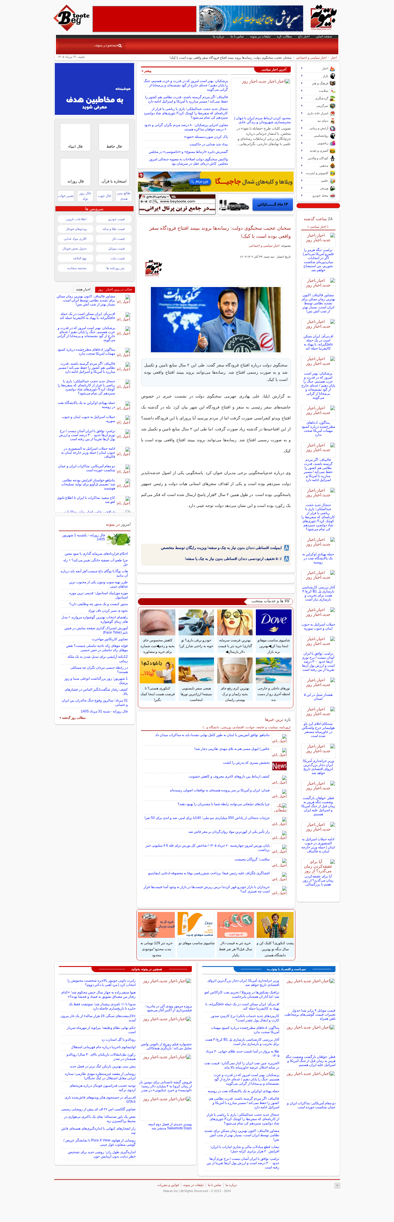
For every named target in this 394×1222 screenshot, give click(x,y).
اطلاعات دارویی (76, 219)
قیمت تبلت (117, 258)
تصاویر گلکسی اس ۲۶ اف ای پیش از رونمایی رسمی (98, 1109)
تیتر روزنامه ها (115, 268)
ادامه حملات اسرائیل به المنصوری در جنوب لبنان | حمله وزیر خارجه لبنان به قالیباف (318, 845)
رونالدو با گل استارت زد (119, 1039)
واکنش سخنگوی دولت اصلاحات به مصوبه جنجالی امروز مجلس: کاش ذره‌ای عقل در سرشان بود (188, 161)
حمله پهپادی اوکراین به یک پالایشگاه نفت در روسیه (318, 558)
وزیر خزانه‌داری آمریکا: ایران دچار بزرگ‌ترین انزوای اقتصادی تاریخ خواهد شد (318, 767)
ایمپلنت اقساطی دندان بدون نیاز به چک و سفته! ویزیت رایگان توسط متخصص (221, 548)
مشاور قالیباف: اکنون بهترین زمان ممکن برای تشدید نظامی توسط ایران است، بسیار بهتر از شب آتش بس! (318, 303)
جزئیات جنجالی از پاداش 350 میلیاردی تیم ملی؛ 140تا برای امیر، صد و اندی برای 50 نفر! (207, 818)
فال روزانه (75, 181)
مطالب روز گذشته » (72, 717)
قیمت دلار (118, 238)
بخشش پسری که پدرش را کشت (246, 763)
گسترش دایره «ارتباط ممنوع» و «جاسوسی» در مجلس (188, 152)
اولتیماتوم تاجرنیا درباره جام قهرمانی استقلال (103, 1047)
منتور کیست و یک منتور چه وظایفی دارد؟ (98, 604)
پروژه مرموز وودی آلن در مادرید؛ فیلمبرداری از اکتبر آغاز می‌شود (168, 1008)
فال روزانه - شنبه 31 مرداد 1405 (104, 711)
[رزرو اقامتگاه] (216, 182)
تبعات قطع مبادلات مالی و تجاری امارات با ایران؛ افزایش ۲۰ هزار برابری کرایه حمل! (244, 1149)
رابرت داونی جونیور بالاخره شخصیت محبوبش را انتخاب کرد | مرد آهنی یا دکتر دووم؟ (101, 982)
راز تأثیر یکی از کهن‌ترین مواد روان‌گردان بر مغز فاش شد (229, 832)
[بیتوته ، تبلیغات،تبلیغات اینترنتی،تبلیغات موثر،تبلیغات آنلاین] (144, 19)
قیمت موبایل (116, 248)
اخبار (334, 57)
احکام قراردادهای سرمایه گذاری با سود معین (96, 554)
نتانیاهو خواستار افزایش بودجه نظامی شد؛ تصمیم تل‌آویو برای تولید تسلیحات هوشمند (88, 484)
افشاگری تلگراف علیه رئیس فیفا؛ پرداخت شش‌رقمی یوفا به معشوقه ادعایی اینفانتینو (209, 873)
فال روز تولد (85, 196)
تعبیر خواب (66, 196)
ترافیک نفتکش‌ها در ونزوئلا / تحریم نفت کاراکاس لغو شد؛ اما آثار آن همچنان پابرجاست (241, 994)
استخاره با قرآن (114, 181)
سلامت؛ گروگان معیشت (252, 859)
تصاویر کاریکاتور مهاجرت (110, 639)
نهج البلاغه (80, 258)
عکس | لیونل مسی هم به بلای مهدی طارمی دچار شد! (232, 749)
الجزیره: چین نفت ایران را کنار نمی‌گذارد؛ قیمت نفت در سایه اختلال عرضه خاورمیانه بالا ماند (241, 1065)
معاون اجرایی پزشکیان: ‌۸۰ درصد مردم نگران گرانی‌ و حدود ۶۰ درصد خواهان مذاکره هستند (186, 127)
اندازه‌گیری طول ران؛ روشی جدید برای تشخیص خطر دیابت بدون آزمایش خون (102, 1154)
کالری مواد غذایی (75, 238)
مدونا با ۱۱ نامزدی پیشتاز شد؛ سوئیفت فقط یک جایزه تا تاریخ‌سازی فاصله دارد (102, 1006)
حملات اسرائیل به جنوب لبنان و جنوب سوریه (318, 626)
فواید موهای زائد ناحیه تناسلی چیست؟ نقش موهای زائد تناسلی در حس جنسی (97, 648)
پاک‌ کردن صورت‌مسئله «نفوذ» (206, 137)
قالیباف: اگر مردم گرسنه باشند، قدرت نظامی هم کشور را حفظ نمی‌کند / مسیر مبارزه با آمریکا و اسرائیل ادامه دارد (186, 99)
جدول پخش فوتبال (74, 248)
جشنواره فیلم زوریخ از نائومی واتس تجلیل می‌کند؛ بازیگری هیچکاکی (166, 1046)
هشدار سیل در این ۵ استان (318, 697)
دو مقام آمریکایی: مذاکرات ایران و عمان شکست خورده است (86, 468)
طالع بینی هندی (124, 196)
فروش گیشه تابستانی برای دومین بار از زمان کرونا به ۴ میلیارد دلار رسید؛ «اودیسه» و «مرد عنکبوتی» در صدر (165, 1086)
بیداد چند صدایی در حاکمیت (209, 144)
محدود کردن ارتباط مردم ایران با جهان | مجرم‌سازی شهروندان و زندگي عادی (262, 120)
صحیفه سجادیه (77, 268)
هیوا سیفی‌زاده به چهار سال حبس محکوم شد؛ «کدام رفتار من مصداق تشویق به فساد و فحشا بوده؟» (98, 994)
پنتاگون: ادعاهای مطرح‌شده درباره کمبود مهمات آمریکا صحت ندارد (318, 429)
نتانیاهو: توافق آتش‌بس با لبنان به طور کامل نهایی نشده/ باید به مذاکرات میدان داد (212, 735)
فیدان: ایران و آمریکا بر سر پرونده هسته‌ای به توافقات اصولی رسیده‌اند (220, 790)
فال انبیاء (75, 146)
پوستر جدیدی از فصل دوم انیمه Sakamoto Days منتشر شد (170, 1126)
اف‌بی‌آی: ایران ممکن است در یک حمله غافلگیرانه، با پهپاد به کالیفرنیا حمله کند (318, 342)
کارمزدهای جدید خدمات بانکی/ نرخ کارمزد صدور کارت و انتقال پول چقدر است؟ (245, 1018)
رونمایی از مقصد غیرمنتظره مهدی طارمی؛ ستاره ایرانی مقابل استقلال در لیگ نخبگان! (100, 1076)
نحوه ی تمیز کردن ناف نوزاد (108, 611)
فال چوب (104, 196)
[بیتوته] (72, 29)
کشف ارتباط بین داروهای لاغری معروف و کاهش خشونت (229, 776)
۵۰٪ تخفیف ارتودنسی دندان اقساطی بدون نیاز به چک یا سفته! (233, 558)
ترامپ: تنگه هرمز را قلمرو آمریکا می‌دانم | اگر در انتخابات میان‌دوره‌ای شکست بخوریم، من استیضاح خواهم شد (318, 260)
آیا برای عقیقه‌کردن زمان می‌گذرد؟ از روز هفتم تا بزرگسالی (318, 880)
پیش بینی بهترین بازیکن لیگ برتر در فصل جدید (103, 1066)
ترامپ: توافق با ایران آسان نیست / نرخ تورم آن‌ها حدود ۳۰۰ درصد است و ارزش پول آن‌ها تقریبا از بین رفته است (318, 661)
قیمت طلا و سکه (114, 229)
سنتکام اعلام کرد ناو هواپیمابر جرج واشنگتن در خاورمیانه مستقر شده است (318, 730)
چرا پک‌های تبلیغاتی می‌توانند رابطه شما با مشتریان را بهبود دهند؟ (224, 804)
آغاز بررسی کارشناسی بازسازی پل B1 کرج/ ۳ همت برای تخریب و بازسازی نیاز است (318, 593)
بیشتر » (146, 71)
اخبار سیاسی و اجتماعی (311, 57)
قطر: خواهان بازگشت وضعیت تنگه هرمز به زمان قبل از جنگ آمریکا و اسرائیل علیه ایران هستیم (318, 806)
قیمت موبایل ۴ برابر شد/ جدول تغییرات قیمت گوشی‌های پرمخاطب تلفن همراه (309, 1014)
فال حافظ (114, 146)
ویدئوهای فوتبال (76, 229)
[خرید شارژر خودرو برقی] (256, 204)
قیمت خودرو (116, 219)
